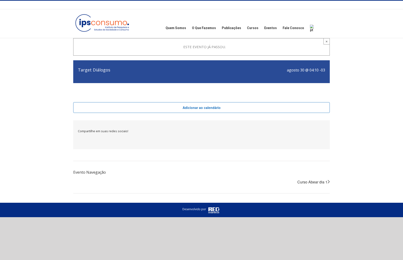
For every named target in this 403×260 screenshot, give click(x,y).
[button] (322, 27)
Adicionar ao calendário (202, 107)
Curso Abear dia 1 (312, 182)
